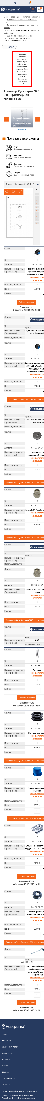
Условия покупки (9, 1078)
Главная (5, 1034)
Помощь (5, 1072)
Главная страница (11, 17)
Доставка (15, 3)
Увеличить (22, 129)
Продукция (6, 1041)
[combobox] (22, 184)
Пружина (37, 670)
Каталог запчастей (31, 17)
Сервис (5, 1066)
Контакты (22, 3)
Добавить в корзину (27, 302)
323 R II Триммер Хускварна (19, 36)
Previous (6, 119)
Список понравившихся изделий (29, 3)
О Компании (7, 1053)
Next (37, 119)
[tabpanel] (22, 119)
